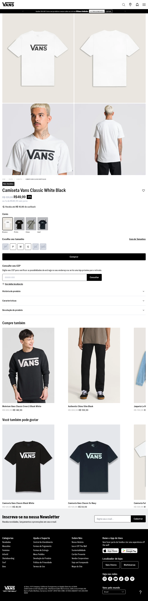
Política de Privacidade (42, 562)
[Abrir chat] (140, 592)
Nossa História (78, 542)
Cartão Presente (78, 554)
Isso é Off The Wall (79, 546)
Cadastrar (138, 518)
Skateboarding (8, 558)
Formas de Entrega (41, 550)
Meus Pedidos (39, 554)
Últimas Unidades (82, 11)
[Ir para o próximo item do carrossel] (125, 11)
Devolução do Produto (42, 558)
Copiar (108, 11)
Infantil (5, 554)
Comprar (74, 256)
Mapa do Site (77, 566)
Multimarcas (129, 564)
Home (3, 179)
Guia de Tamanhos (137, 239)
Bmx (4, 566)
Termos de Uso (39, 566)
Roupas (11, 179)
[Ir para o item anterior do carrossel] (22, 11)
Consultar (94, 277)
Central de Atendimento (43, 542)
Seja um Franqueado (80, 562)
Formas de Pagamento (42, 546)
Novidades (6, 542)
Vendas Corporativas (80, 558)
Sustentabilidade (79, 550)
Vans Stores (111, 564)
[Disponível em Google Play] (129, 550)
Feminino (6, 550)
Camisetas (19, 179)
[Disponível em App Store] (110, 550)
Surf (4, 562)
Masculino (6, 546)
